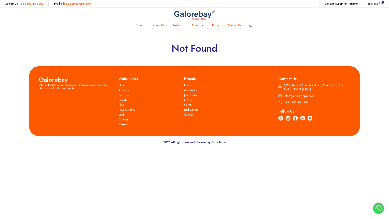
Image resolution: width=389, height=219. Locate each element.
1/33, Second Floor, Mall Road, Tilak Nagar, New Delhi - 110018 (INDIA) (313, 87)
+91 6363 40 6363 (31, 4)
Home (140, 25)
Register (353, 4)
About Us (158, 25)
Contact (123, 119)
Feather (188, 85)
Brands (196, 25)
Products (178, 25)
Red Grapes (191, 110)
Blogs (215, 25)
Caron (188, 105)
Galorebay (53, 79)
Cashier (188, 115)
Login (339, 4)
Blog (121, 105)
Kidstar (188, 100)
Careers (123, 124)
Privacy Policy (127, 110)
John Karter (190, 95)
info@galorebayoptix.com (76, 4)
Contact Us (234, 25)
